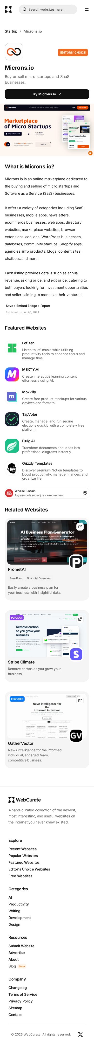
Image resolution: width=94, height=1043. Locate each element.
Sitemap (15, 1008)
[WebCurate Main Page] (8, 9)
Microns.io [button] (33, 31)
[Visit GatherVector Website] (80, 700)
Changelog (17, 987)
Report (45, 306)
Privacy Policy (20, 1001)
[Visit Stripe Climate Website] (80, 619)
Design (14, 924)
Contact (15, 1014)
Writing (14, 911)
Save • (10, 306)
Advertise (16, 952)
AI (10, 897)
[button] (86, 9)
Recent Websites (22, 849)
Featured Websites (24, 862)
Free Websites (20, 876)
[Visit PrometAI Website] (80, 526)
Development (19, 917)
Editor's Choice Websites (29, 869)
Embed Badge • (27, 306)
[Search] (24, 10)
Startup (11, 31)
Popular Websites (23, 855)
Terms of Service (22, 994)
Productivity (18, 904)
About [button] (13, 959)
